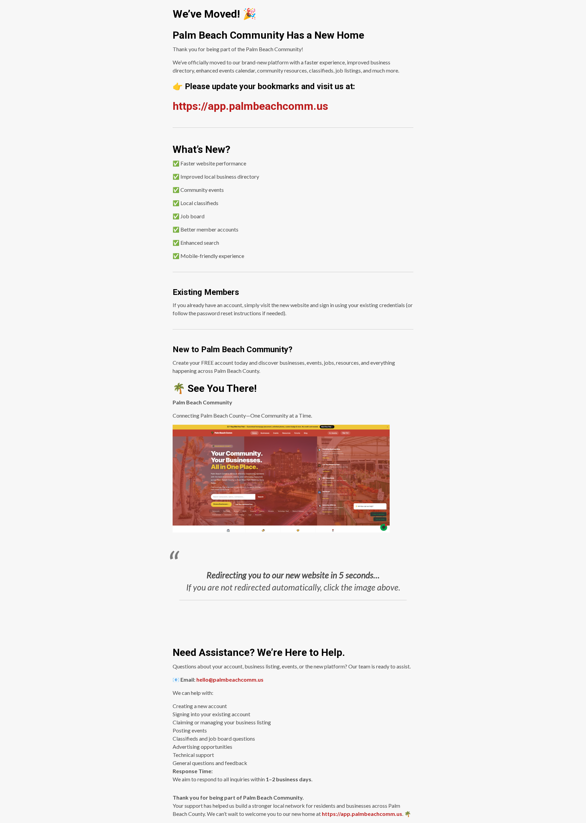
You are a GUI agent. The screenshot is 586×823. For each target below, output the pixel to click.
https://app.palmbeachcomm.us (362, 813)
